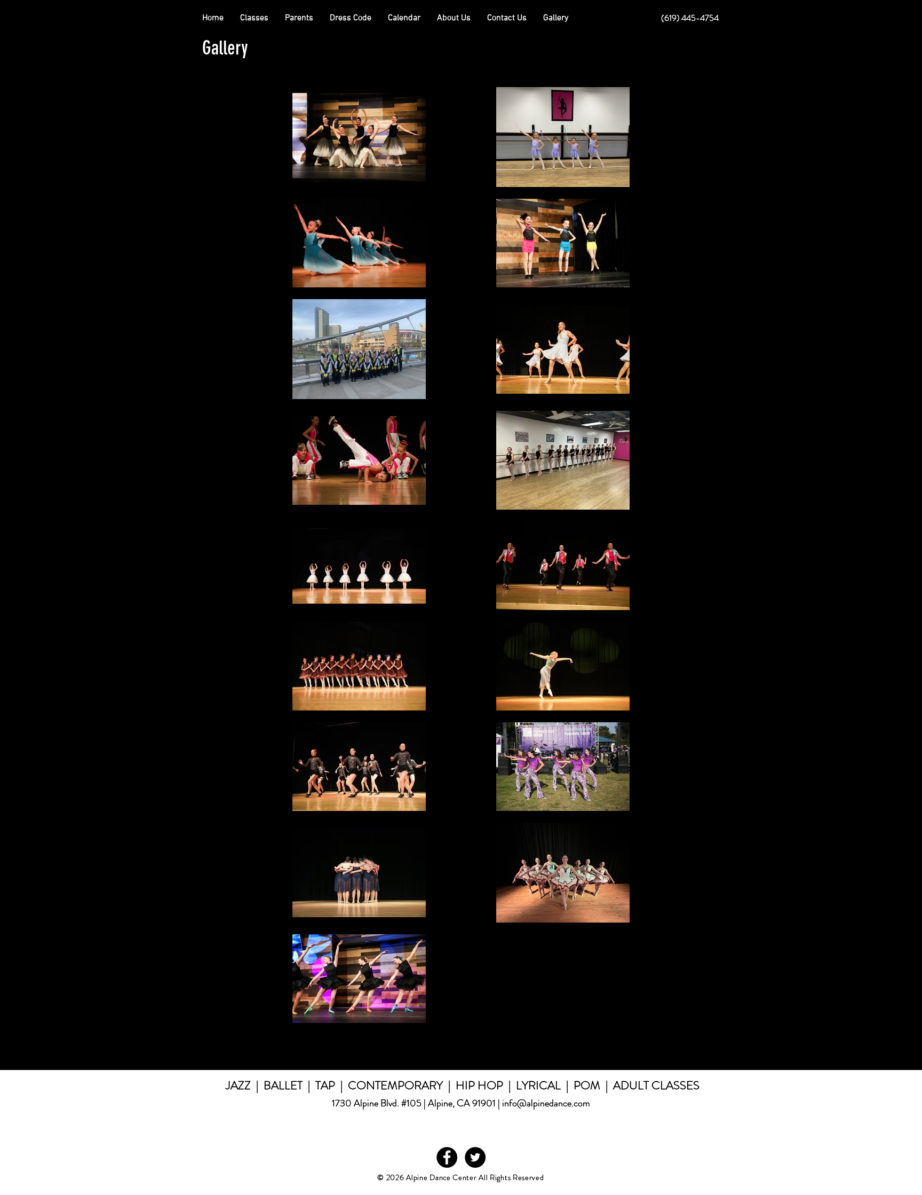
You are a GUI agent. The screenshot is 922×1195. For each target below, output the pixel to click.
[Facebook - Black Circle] (446, 1157)
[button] (299, 18)
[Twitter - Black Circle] (475, 1157)
